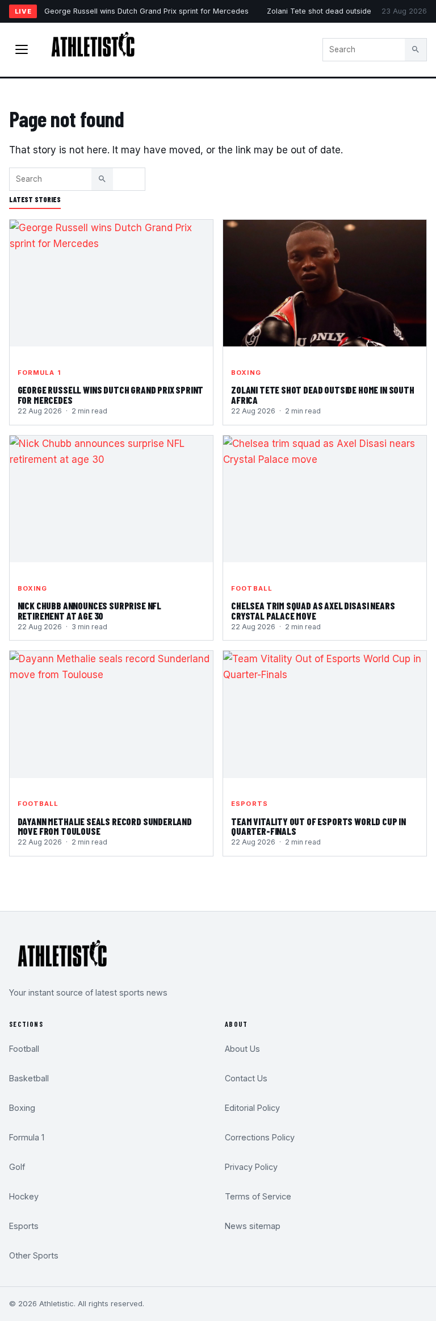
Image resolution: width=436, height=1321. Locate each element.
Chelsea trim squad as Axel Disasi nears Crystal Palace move (313, 610)
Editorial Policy (252, 1108)
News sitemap (252, 1226)
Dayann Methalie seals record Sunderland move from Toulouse (105, 826)
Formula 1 (39, 373)
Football (251, 588)
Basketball (29, 1078)
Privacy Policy (251, 1167)
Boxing (246, 373)
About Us (242, 1049)
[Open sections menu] (21, 49)
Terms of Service (258, 1196)
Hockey (24, 1196)
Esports (249, 804)
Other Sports (33, 1255)
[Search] (415, 49)
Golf (17, 1167)
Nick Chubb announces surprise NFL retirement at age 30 (89, 610)
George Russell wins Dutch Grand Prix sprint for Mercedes (146, 11)
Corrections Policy (260, 1137)
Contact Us (246, 1078)
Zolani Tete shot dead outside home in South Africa (322, 395)
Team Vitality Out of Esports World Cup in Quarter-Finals (318, 826)
